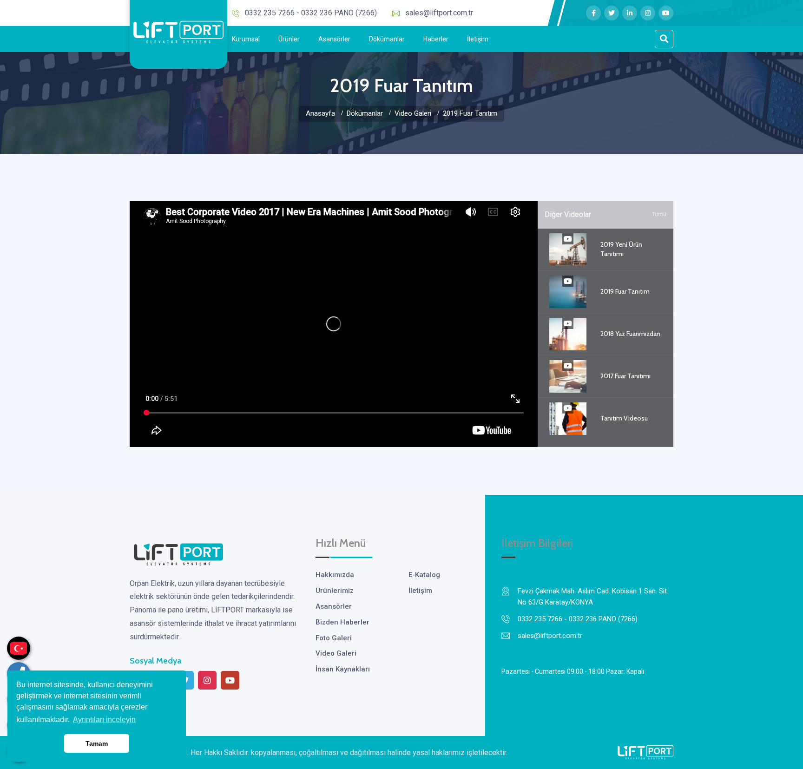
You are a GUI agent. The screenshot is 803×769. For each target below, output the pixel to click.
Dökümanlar (387, 39)
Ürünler (289, 39)
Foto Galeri (334, 638)
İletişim (477, 39)
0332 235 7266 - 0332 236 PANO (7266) (311, 12)
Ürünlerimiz (335, 590)
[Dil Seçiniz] (18, 648)
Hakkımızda (335, 575)
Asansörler (334, 39)
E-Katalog (424, 575)
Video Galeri (413, 113)
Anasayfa (320, 113)
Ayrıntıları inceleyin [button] (104, 719)
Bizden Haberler (342, 622)
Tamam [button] (97, 743)
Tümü (659, 214)
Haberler (435, 39)
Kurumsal (246, 39)
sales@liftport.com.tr (439, 12)
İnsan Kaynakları (343, 669)
